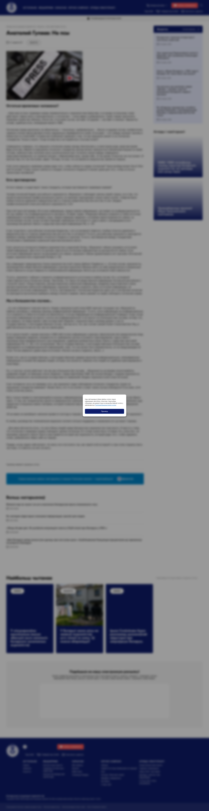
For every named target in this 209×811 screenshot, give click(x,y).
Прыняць (104, 411)
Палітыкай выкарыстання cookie (105, 405)
